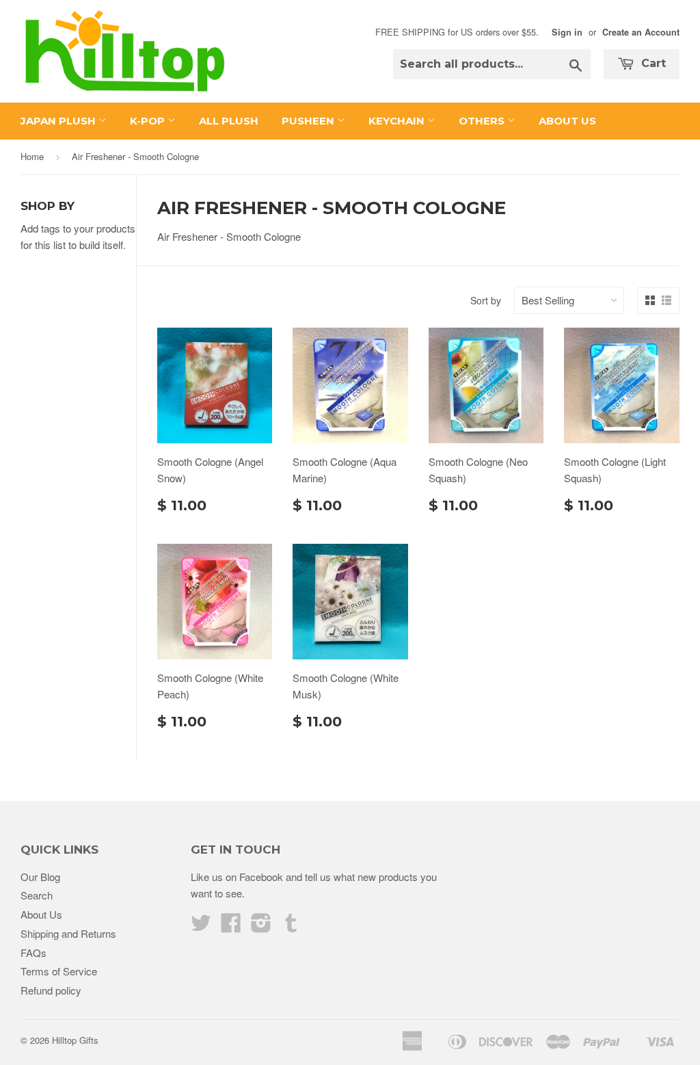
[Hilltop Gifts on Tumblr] (291, 926)
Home (32, 156)
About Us (567, 120)
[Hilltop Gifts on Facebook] (231, 926)
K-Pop (148, 120)
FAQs (33, 952)
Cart (652, 63)
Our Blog (40, 876)
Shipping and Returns (68, 933)
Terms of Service (59, 971)
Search (37, 895)
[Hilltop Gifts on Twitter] (201, 926)
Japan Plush (59, 120)
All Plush (228, 120)
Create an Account (640, 32)
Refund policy (51, 990)
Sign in (567, 32)
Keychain (397, 120)
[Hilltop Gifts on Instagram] (261, 926)
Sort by (485, 300)
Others (483, 120)
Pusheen (309, 120)
